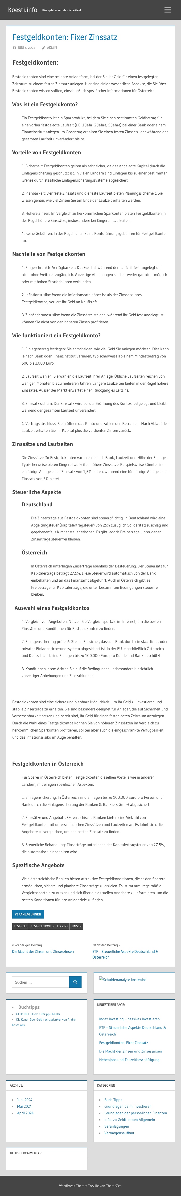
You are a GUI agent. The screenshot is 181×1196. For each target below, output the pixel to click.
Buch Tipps (113, 1099)
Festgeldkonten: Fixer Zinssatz (123, 1042)
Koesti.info (22, 10)
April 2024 (25, 1113)
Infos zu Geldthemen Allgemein (129, 1119)
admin (52, 47)
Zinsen (77, 926)
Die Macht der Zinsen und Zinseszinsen (130, 1051)
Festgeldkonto (42, 926)
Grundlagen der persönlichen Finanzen (135, 1113)
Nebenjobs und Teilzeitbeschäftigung (129, 1059)
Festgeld (20, 926)
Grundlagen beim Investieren (128, 1106)
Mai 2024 (24, 1106)
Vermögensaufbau (119, 1132)
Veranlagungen (28, 914)
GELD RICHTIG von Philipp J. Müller (38, 1014)
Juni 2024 (25, 1099)
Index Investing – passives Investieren (129, 1019)
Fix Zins (62, 926)
